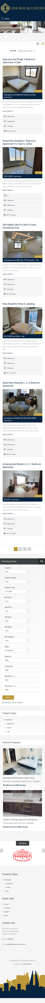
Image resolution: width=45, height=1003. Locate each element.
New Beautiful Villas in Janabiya (19, 303)
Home (6, 904)
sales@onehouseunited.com (16, 944)
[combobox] (17, 572)
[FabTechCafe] (22, 855)
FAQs (6, 915)
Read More (36, 781)
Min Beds (8, 617)
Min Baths (8, 627)
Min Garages (9, 637)
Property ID (9, 666)
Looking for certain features (13, 702)
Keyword (8, 656)
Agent (7, 647)
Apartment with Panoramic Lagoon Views (19, 778)
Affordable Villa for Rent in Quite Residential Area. (19, 226)
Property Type (10, 587)
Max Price (8, 607)
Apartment (10, 724)
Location (8, 568)
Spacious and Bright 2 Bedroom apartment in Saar (19, 61)
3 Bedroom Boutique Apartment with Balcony (20, 820)
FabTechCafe (26, 964)
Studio (9, 728)
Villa (8, 732)
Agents (6, 912)
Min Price (8, 597)
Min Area (10, 676)
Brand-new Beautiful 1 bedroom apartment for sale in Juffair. (19, 142)
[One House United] (22, 8)
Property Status (10, 578)
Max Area (10, 686)
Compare (7, 908)
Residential (8, 720)
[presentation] (1, 850)
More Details (8, 111)
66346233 (10, 939)
